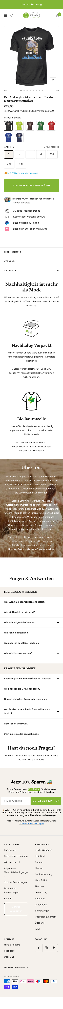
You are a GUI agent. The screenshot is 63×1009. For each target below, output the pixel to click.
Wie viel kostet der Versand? (19, 612)
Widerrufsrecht (12, 862)
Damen (39, 862)
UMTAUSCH (10, 270)
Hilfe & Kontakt (12, 944)
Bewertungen (42, 910)
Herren (39, 868)
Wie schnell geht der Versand (19, 622)
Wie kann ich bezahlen (16, 632)
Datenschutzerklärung (16, 856)
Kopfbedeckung (43, 874)
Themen (39, 886)
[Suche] (11, 15)
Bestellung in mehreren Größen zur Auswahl (27, 678)
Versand (41, 111)
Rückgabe (9, 950)
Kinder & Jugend (43, 850)
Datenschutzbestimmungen (31, 823)
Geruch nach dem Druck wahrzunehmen (25, 699)
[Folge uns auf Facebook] (39, 948)
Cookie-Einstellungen (15, 882)
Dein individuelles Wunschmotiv (21, 734)
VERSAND (9, 261)
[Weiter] (57, 90)
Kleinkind (40, 856)
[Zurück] (5, 90)
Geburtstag (41, 892)
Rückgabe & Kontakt (45, 916)
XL (41, 154)
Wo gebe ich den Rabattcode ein (21, 643)
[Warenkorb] (57, 15)
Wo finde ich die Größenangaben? (22, 688)
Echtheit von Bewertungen (11, 890)
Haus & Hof (41, 880)
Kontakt (8, 898)
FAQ (37, 928)
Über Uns (9, 956)
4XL (21, 164)
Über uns (40, 922)
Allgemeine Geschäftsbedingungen (16, 872)
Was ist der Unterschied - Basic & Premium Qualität (27, 711)
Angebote (40, 898)
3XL (9, 164)
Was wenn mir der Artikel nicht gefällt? (24, 601)
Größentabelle (51, 146)
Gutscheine (41, 904)
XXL (52, 154)
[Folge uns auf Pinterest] (54, 948)
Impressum (10, 850)
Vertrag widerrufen (16, 909)
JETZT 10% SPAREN (46, 800)
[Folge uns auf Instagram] (46, 948)
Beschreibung (12, 252)
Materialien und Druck (16, 723)
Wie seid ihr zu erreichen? (18, 653)
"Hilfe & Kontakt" (36, 759)
